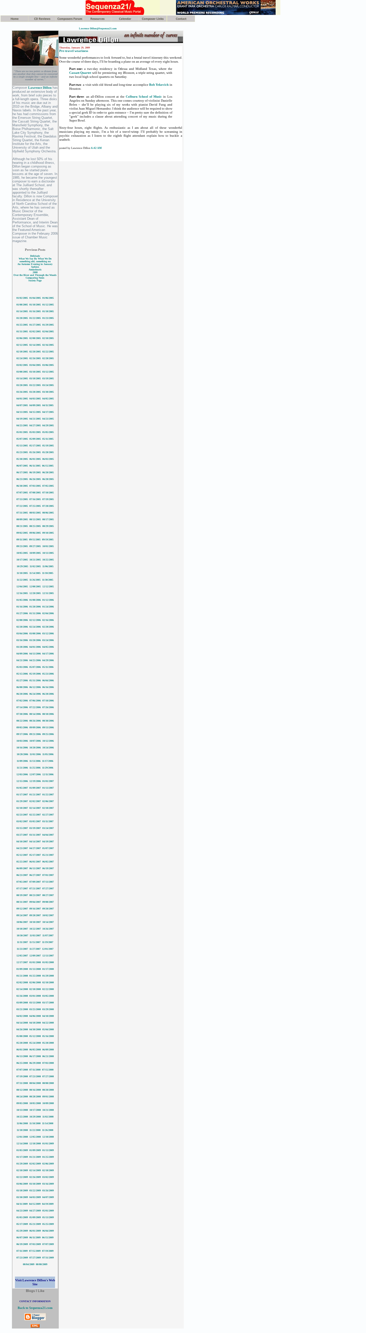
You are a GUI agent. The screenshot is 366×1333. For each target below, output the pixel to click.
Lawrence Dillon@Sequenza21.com (98, 28)
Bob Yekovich (159, 84)
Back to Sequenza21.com (35, 1308)
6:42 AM (96, 147)
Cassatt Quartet (80, 73)
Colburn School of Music (144, 96)
